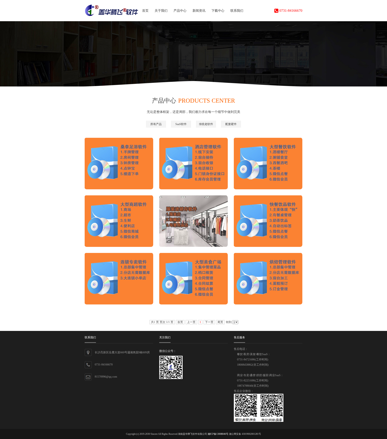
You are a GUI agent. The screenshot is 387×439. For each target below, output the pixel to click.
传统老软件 (206, 124)
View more (122, 167)
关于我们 (161, 10)
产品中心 (180, 10)
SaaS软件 (181, 124)
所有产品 (156, 124)
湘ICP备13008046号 (218, 434)
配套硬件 (231, 124)
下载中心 (217, 10)
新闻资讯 (198, 10)
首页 (145, 10)
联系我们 (236, 10)
